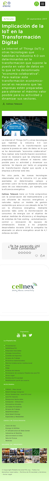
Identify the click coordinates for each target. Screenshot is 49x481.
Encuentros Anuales (13, 404)
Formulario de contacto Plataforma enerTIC (23, 373)
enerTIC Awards (12, 397)
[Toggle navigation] (42, 4)
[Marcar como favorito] (36, 255)
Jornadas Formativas (14, 406)
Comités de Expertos (14, 355)
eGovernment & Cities (14, 435)
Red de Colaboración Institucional (19, 363)
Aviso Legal (10, 375)
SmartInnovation (12, 411)
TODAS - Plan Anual (13, 389)
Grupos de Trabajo (13, 358)
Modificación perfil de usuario (17, 380)
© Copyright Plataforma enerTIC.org (16, 470)
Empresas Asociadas (13, 350)
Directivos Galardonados (15, 360)
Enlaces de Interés (13, 370)
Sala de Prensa (11, 438)
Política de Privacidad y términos (33, 472)
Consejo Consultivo (13, 353)
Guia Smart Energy (13, 414)
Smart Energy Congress (15, 392)
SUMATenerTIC (11, 348)
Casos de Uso (11, 425)
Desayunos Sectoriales (14, 399)
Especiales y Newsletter (15, 416)
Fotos (8, 365)
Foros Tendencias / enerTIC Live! (19, 394)
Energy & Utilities (12, 428)
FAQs (7, 368)
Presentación (11, 345)
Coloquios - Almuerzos (14, 402)
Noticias (9, 440)
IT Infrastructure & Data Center (18, 430)
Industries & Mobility (14, 433)
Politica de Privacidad (14, 378)
